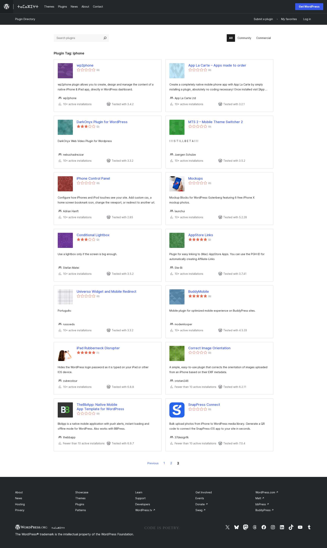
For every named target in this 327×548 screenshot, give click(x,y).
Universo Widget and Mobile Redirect (106, 291)
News (18, 498)
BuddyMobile (198, 291)
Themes (80, 498)
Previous (153, 463)
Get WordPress (309, 6)
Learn (138, 492)
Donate (201, 504)
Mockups (195, 178)
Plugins (79, 504)
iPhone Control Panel (93, 178)
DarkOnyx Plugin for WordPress (102, 122)
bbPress (262, 504)
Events (199, 498)
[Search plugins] (105, 38)
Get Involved (203, 492)
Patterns (80, 510)
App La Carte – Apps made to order (217, 65)
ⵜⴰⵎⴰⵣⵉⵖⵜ (58, 527)
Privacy (19, 510)
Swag (200, 510)
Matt (259, 498)
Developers (142, 504)
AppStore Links (200, 235)
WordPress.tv (145, 510)
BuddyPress (264, 510)
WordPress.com (266, 492)
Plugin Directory (25, 19)
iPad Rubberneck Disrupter (98, 348)
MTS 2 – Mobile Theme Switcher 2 (215, 122)
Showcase (81, 492)
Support (140, 498)
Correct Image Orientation (209, 348)
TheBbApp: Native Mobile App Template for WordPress (100, 407)
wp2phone (85, 65)
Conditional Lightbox (93, 235)
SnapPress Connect (204, 405)
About (19, 492)
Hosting (20, 504)
